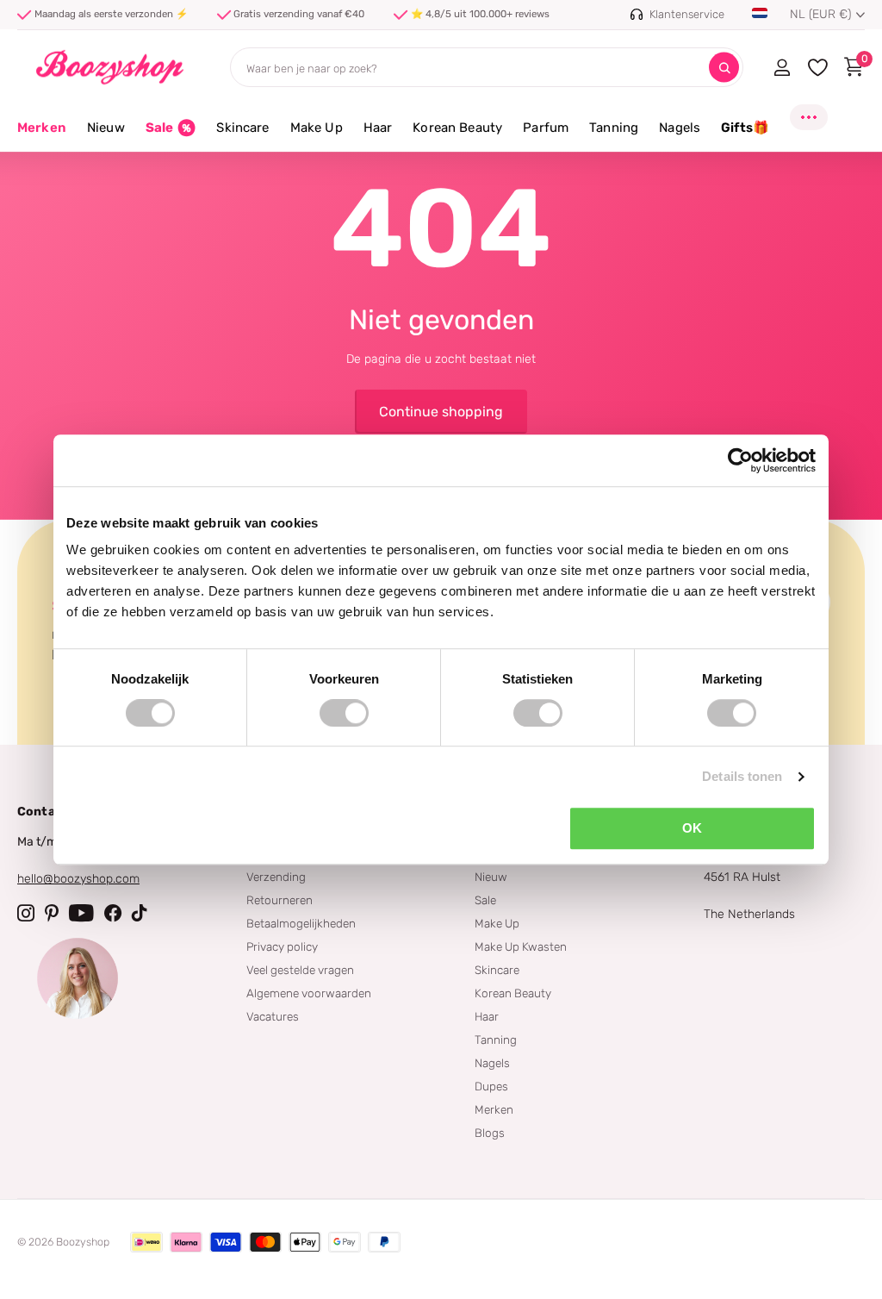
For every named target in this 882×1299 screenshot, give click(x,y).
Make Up (497, 923)
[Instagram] (25, 912)
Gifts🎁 (745, 127)
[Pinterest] (52, 912)
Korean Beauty (513, 993)
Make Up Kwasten (521, 946)
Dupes (491, 1086)
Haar (487, 1016)
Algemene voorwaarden (308, 993)
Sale (485, 900)
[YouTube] (81, 912)
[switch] (344, 713)
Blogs (490, 1133)
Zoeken (724, 68)
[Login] (781, 67)
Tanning (496, 1039)
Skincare (497, 970)
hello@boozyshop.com (78, 878)
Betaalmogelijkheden (301, 923)
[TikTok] (139, 912)
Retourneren (279, 900)
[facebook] (112, 912)
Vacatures (272, 1016)
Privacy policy (282, 946)
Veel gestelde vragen (300, 970)
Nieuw (491, 877)
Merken (41, 127)
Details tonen (742, 776)
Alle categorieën (106, 137)
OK (692, 828)
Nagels (492, 1063)
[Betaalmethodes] (146, 1242)
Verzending (276, 877)
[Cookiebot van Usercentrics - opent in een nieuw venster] (740, 460)
